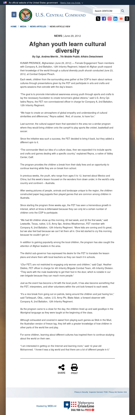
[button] (72, 2)
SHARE (61, 372)
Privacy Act (113, 392)
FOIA (106, 392)
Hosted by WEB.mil (46, 406)
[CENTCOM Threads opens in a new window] (127, 18)
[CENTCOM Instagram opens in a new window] (109, 18)
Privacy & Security (81, 392)
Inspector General (96, 392)
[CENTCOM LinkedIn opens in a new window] (115, 18)
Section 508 (122, 392)
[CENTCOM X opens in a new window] (98, 18)
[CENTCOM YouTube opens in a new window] (121, 18)
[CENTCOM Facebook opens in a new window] (104, 18)
